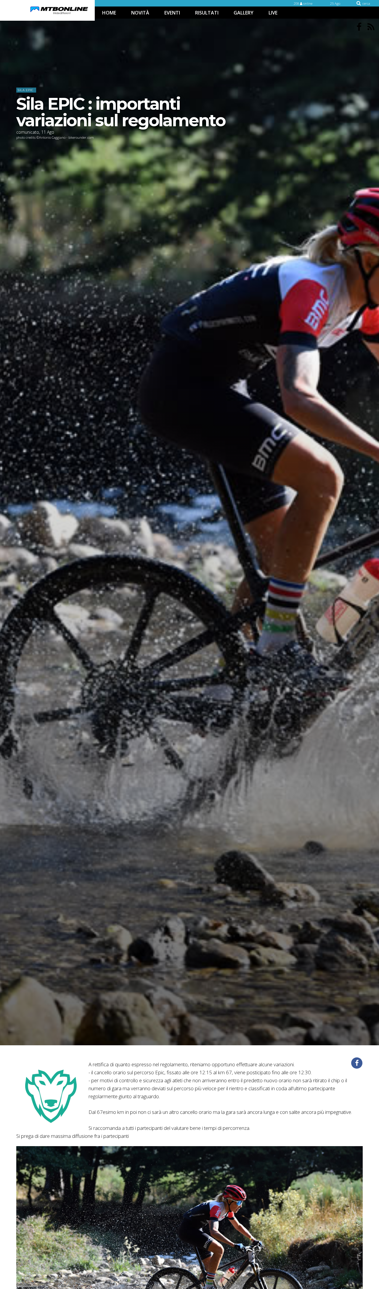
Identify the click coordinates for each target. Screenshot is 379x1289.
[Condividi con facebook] (356, 1063)
